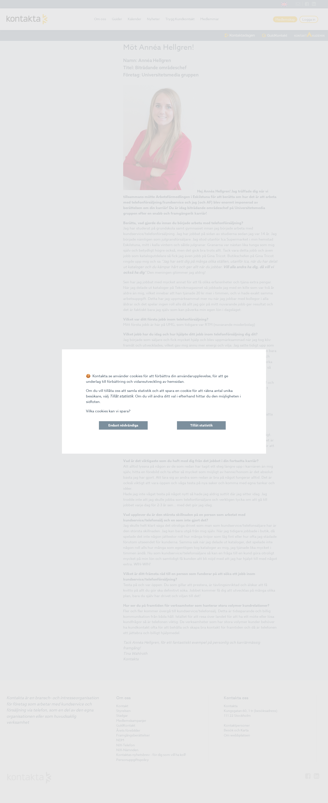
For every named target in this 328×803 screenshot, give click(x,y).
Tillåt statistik (201, 425)
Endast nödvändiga (123, 425)
